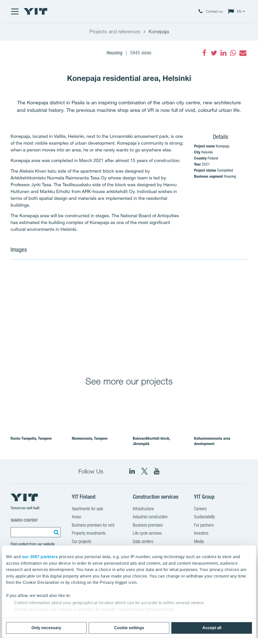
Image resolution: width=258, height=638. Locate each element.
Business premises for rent (93, 525)
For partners (204, 525)
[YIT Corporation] (157, 471)
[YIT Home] (35, 11)
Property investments (89, 533)
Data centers (143, 541)
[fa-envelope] (242, 53)
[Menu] (15, 11)
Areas (76, 516)
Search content (24, 520)
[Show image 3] (208, 338)
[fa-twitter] (214, 53)
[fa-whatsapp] (233, 53)
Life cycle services (147, 533)
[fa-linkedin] (223, 53)
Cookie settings (129, 628)
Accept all (211, 628)
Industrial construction (150, 516)
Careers (200, 508)
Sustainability (204, 516)
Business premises (148, 525)
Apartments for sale (87, 508)
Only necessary (46, 628)
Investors (201, 533)
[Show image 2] (208, 290)
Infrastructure (143, 508)
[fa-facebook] (204, 53)
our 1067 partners (40, 557)
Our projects (81, 541)
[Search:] (55, 532)
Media (199, 541)
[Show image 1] (89, 314)
